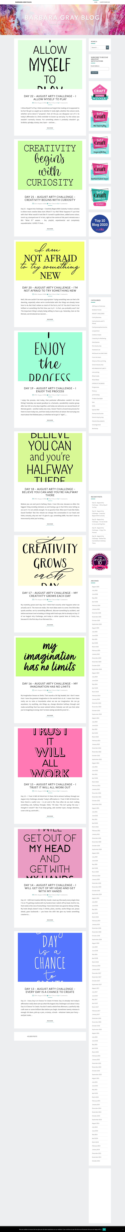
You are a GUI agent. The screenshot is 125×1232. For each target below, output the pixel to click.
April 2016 (95, 1048)
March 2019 (95, 917)
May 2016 (94, 1044)
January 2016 (96, 1059)
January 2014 (96, 1149)
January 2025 (96, 654)
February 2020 (96, 876)
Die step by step (96, 346)
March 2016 (95, 1052)
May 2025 (94, 639)
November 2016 (96, 1022)
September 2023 (97, 714)
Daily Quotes (95, 342)
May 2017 (94, 999)
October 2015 (96, 1071)
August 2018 (95, 943)
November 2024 (96, 662)
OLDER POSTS (32, 1036)
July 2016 (94, 1037)
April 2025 (95, 643)
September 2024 (97, 669)
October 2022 (96, 755)
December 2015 (96, 1063)
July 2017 (94, 992)
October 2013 (96, 1161)
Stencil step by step (98, 417)
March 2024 (95, 692)
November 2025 (96, 617)
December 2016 (96, 1018)
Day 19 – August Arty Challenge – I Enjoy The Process (50, 390)
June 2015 (95, 1086)
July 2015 (94, 1082)
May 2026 (94, 598)
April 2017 (95, 1003)
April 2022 (95, 778)
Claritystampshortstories (99, 327)
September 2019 (97, 894)
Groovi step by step (97, 365)
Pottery (94, 391)
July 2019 (94, 902)
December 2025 (96, 613)
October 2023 (96, 710)
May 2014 (94, 1134)
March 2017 (95, 1007)
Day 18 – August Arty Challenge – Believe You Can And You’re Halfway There (50, 492)
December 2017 (96, 973)
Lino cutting (95, 372)
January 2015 (96, 1104)
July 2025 (94, 632)
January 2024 (96, 699)
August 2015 (95, 1078)
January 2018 (96, 969)
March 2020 (95, 872)
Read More (50, 128)
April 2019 (95, 913)
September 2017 (97, 984)
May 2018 (94, 954)
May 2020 (94, 864)
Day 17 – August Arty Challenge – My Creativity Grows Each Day (50, 594)
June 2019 (95, 905)
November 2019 (96, 887)
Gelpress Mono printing (99, 361)
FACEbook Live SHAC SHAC (99, 353)
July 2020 (94, 857)
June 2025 (95, 635)
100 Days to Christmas (98, 306)
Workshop (95, 428)
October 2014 (96, 1116)
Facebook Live (96, 349)
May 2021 (94, 819)
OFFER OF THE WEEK (98, 383)
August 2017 (95, 988)
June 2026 (95, 594)
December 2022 (96, 748)
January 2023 (96, 744)
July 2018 (94, 947)
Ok (104, 1229)
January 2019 (96, 924)
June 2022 (95, 770)
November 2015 (96, 1067)
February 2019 (96, 921)
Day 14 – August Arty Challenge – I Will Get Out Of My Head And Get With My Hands (50, 888)
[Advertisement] (100, 266)
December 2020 (96, 838)
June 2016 (95, 1041)
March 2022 (95, 782)
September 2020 (97, 849)
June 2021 (95, 815)
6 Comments (63, 995)
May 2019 (94, 909)
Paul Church (53, 103)
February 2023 (96, 740)
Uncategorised (96, 425)
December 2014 (96, 1108)
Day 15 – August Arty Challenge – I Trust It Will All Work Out (50, 786)
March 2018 (95, 962)
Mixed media (95, 376)
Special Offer (95, 410)
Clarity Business (96, 317)
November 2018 (96, 932)
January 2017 (96, 1014)
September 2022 (97, 759)
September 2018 (97, 939)
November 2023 (96, 707)
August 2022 (95, 763)
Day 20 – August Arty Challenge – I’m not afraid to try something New (50, 289)
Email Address (95, 66)
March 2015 (95, 1097)
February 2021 (96, 830)
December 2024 (96, 658)
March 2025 (95, 647)
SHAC (93, 406)
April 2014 (95, 1138)
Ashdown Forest (96, 310)
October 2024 (96, 665)
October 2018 (96, 936)
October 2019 (96, 890)
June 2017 (95, 996)
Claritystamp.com (105, 2)
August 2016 (95, 1033)
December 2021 (96, 793)
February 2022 (96, 785)
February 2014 (96, 1146)
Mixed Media (95, 380)
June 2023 (95, 725)
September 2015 (97, 1074)
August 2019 (95, 898)
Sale (93, 402)
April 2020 (95, 868)
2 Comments (63, 294)
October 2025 (96, 620)
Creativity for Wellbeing (99, 338)
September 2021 (97, 804)
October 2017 (96, 981)
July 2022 (94, 767)
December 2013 (96, 1153)
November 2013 (96, 1157)
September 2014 (97, 1119)
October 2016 (96, 1026)
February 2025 (96, 650)
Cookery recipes (96, 335)
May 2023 (94, 729)
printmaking (95, 395)
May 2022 (94, 774)
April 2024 (95, 688)
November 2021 (96, 797)
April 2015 (95, 1093)
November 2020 (96, 842)
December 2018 (96, 928)
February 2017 (96, 1011)
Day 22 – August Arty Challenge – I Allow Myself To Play (50, 98)
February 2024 (96, 695)
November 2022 (96, 752)
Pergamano (95, 387)
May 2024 (94, 684)
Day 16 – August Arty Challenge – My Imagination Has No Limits (50, 685)
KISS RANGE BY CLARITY (99, 368)
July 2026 (94, 590)
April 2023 (95, 733)
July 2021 (94, 812)
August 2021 (95, 808)
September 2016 (97, 1029)
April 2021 (95, 823)
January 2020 (96, 879)
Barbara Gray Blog (23, 2)
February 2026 (96, 605)
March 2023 (95, 737)
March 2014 (95, 1142)
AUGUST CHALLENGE (98, 313)
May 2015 (94, 1089)
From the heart (96, 357)
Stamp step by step (97, 413)
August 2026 (95, 587)
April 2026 (95, 602)
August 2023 (95, 718)
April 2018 (95, 958)
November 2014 (96, 1112)
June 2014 (95, 1131)
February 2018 (96, 966)
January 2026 (96, 609)
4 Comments (63, 395)
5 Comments (63, 203)
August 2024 (95, 673)
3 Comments (63, 103)
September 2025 (97, 624)
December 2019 (96, 883)
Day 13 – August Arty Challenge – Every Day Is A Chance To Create (50, 990)
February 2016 (96, 1056)
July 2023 (94, 722)
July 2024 (94, 677)
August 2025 (95, 628)
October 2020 (96, 845)
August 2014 (95, 1123)
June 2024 (95, 680)
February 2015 (96, 1101)
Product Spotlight (97, 398)
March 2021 (95, 827)
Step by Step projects (98, 421)
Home (95, 2)
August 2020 (95, 853)
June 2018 (95, 950)
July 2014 (94, 1127)
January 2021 (96, 834)
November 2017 (96, 977)
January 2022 (96, 789)
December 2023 (96, 703)
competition (95, 331)
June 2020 (95, 860)
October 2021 (96, 800)
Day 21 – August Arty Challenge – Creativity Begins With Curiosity (50, 198)
